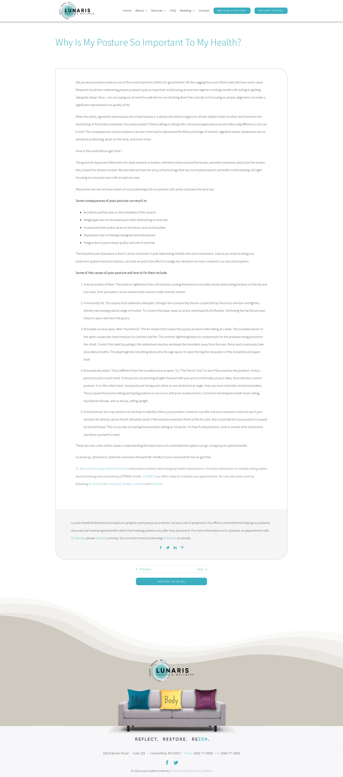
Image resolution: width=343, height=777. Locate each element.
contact (101, 538)
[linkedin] (175, 547)
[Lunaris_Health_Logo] (76, 3)
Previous (145, 569)
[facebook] (160, 547)
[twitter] (168, 547)
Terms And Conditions (200, 771)
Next (200, 569)
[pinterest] (182, 547)
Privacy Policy (178, 771)
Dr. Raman (96, 484)
